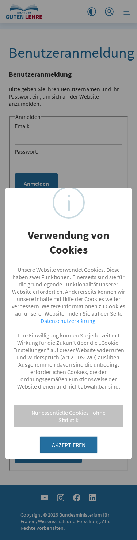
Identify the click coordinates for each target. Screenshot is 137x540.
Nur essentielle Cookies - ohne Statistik (68, 416)
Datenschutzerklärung (68, 320)
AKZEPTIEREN (68, 444)
